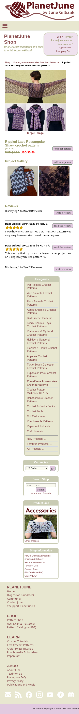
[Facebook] (29, 694)
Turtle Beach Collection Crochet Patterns (40, 366)
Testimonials (14, 673)
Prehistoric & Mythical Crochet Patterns (40, 333)
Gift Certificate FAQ (34, 572)
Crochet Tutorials (17, 641)
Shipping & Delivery (34, 559)
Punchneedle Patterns (40, 421)
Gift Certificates (36, 416)
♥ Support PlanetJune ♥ (21, 606)
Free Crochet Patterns (20, 645)
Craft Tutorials (35, 431)
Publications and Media (21, 684)
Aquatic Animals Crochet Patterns (41, 311)
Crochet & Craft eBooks (41, 406)
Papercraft (13, 656)
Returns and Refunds (35, 562)
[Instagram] (39, 694)
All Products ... (36, 448)
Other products (32, 541)
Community (14, 598)
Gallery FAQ (31, 576)
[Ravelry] (60, 694)
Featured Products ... (39, 443)
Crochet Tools (35, 411)
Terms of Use (31, 565)
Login (60, 36)
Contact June (31, 569)
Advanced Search (41, 493)
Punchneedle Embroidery (22, 652)
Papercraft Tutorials (38, 426)
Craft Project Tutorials (20, 648)
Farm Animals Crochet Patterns (40, 303)
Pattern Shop (15, 620)
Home (11, 591)
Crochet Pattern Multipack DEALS (37, 391)
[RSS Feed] (18, 694)
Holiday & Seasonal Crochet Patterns (38, 341)
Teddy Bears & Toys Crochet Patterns (39, 324)
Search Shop (41, 479)
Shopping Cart (64, 51)
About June (13, 670)
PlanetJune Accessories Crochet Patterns (36, 62)
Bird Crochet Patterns (39, 318)
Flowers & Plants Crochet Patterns (42, 349)
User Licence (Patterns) (21, 623)
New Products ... (37, 438)
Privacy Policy (15, 681)
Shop (7, 62)
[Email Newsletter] (8, 694)
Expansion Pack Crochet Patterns (41, 374)
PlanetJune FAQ (16, 677)
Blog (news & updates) (20, 595)
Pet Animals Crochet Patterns (39, 286)
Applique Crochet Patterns (37, 358)
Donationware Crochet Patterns (40, 399)
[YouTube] (50, 694)
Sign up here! (65, 47)
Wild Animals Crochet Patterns (39, 295)
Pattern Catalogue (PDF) (21, 627)
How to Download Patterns (38, 555)
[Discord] (71, 694)
